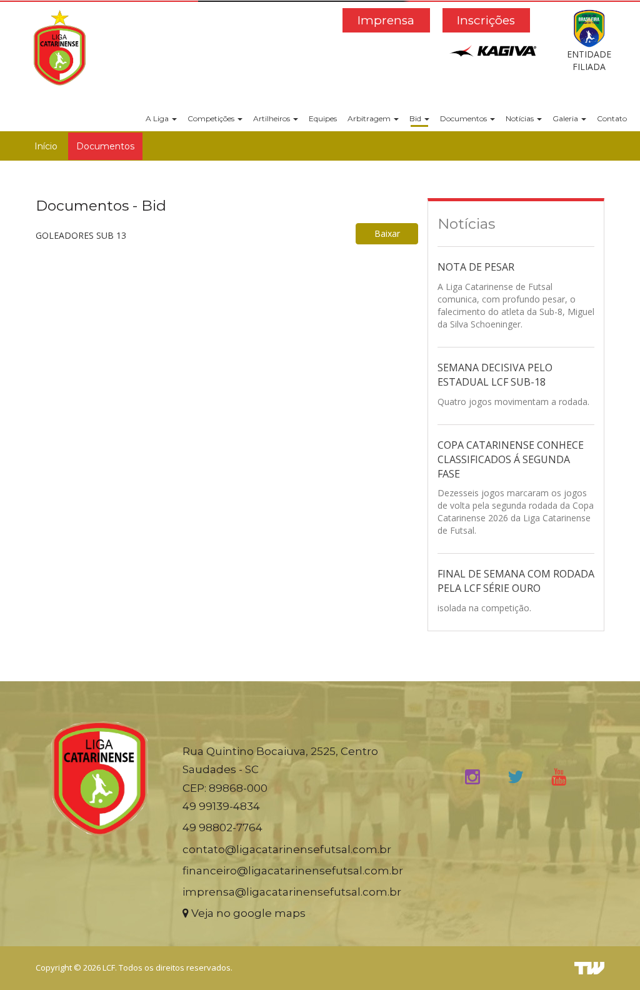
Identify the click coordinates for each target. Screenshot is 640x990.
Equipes (323, 118)
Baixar (387, 233)
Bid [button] (416, 118)
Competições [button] (212, 118)
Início (46, 146)
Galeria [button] (566, 118)
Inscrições (486, 20)
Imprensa (386, 20)
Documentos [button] (464, 118)
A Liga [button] (158, 118)
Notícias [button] (521, 118)
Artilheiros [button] (272, 118)
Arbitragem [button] (370, 118)
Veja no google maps (247, 913)
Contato (612, 118)
